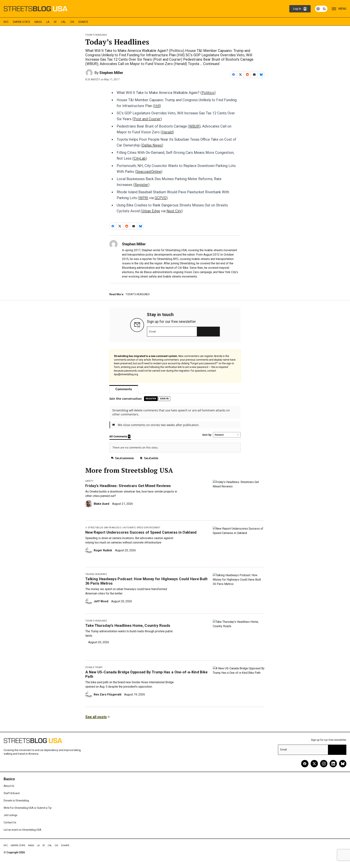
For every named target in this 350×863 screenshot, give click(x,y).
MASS (38, 21)
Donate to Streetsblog (16, 800)
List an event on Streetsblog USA (22, 829)
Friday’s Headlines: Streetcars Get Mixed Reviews (128, 486)
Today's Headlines (96, 35)
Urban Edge (151, 211)
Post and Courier (147, 119)
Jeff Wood (101, 601)
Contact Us (10, 822)
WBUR (194, 126)
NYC (6, 21)
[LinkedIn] (333, 763)
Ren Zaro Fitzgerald (107, 694)
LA (47, 21)
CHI (72, 21)
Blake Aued (101, 503)
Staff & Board (12, 793)
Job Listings (10, 815)
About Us (9, 785)
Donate (83, 21)
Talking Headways (96, 574)
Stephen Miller (111, 73)
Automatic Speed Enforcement (141, 527)
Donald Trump (93, 667)
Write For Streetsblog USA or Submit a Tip (28, 807)
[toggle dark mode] (321, 9)
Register (141, 185)
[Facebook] (304, 763)
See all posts (96, 717)
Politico (208, 92)
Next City (173, 211)
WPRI (143, 198)
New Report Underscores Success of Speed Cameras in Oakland (141, 532)
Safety (89, 481)
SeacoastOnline (148, 171)
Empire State (21, 21)
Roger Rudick (103, 550)
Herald (167, 132)
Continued (211, 64)
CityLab (140, 158)
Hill (157, 106)
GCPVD (160, 198)
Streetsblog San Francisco (104, 527)
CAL (63, 21)
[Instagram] (323, 763)
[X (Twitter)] (314, 763)
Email (152, 331)
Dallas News (152, 145)
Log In (297, 8)
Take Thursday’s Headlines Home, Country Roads (127, 625)
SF (55, 21)
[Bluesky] (342, 763)
